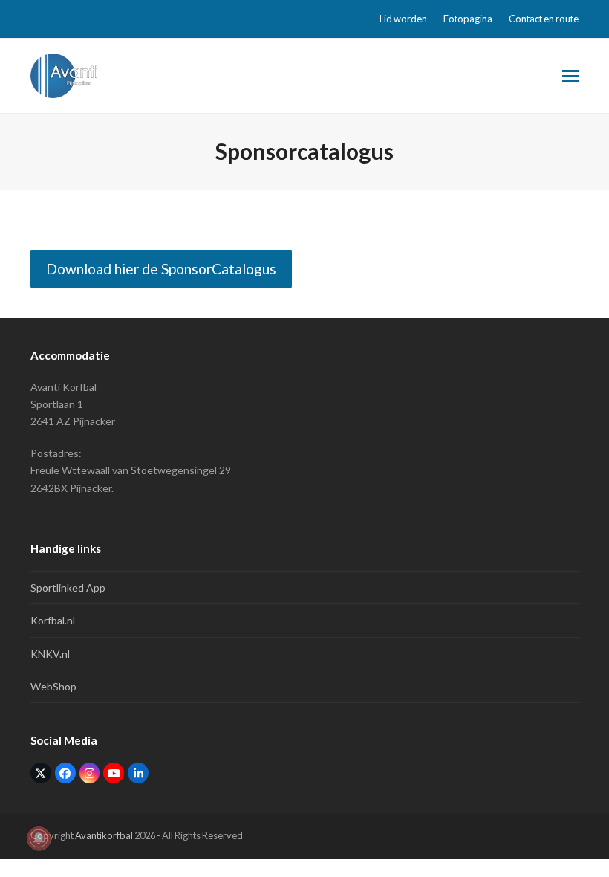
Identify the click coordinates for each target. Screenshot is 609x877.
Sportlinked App (67, 587)
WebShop (53, 686)
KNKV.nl (50, 653)
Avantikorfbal (104, 835)
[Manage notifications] (39, 838)
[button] (570, 76)
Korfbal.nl (52, 620)
